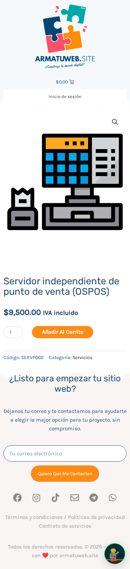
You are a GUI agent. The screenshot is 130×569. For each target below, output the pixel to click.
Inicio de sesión (65, 96)
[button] (115, 122)
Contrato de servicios (65, 526)
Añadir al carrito (63, 332)
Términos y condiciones (34, 517)
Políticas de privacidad (96, 517)
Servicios (82, 357)
